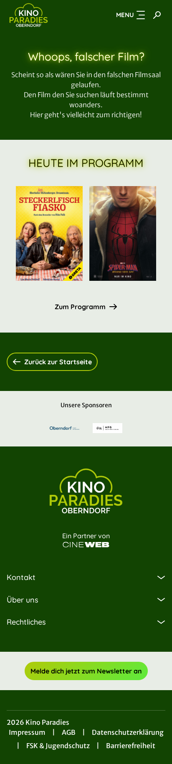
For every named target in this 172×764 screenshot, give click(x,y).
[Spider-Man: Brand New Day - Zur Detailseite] (122, 233)
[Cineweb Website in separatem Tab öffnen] (86, 545)
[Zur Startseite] (45, 15)
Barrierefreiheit (130, 745)
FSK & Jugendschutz (58, 745)
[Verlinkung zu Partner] (64, 428)
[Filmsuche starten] (157, 15)
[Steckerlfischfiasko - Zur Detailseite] (49, 233)
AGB (69, 732)
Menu (125, 15)
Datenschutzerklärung (128, 732)
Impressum (27, 732)
